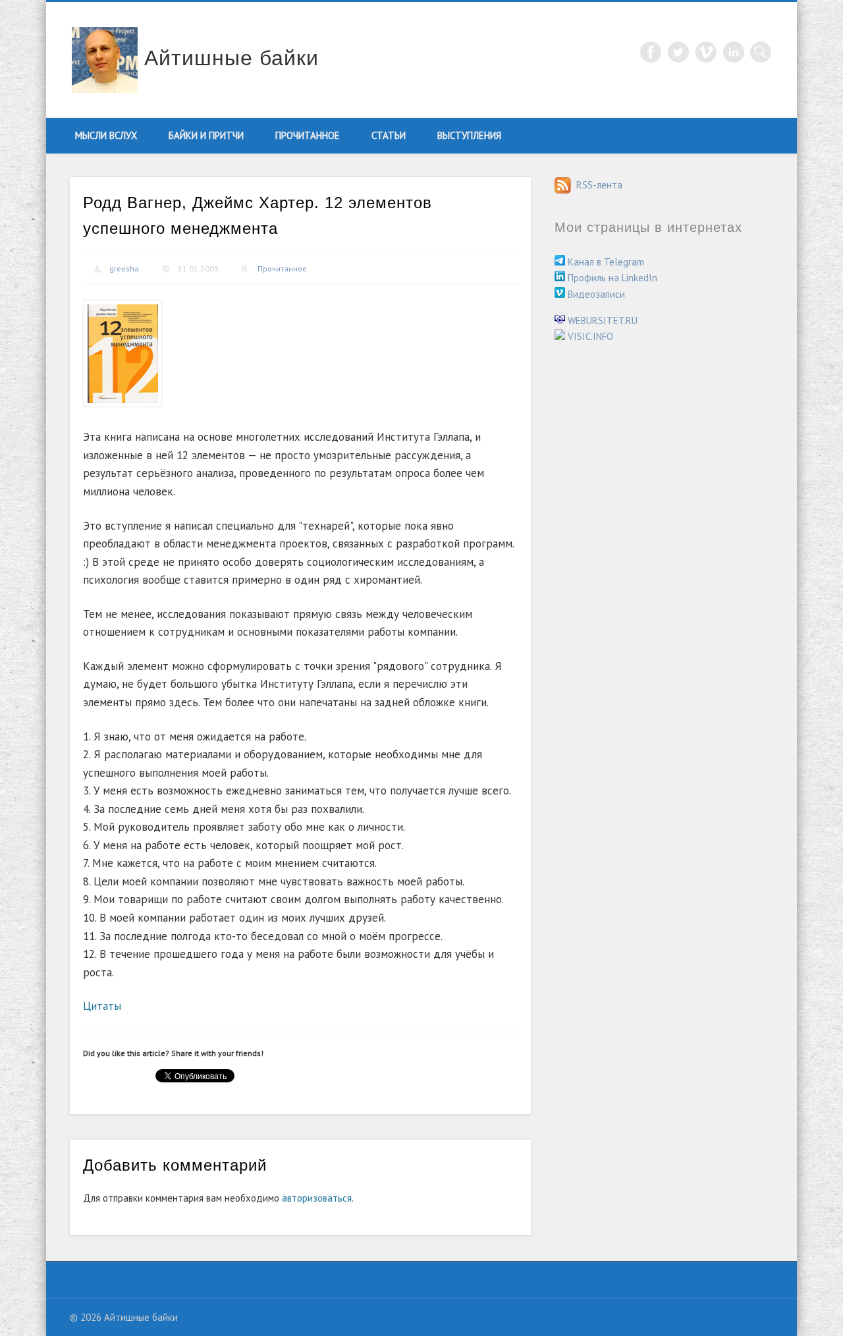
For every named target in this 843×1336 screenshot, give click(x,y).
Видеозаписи (595, 294)
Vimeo (706, 52)
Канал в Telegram (604, 262)
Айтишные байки (231, 58)
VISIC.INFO (589, 336)
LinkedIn (733, 52)
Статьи (388, 135)
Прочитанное (307, 135)
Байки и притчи (206, 135)
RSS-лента (596, 185)
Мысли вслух (106, 135)
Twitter (678, 52)
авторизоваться (317, 1198)
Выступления (469, 135)
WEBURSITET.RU (601, 320)
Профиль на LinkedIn (611, 277)
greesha (124, 268)
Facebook (650, 52)
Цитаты (102, 1006)
